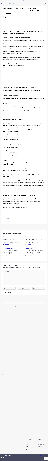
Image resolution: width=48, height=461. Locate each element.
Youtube (27, 444)
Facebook (27, 442)
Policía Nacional (32, 166)
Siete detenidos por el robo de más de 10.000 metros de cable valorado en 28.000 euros (34, 241)
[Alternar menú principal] (45, 3)
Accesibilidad (40, 446)
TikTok (26, 449)
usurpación (5, 92)
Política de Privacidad (42, 442)
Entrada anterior (5, 227)
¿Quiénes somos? (29, 0)
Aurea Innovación (43, 455)
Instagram (27, 448)
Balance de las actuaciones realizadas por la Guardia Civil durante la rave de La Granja (11, 241)
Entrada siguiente (43, 227)
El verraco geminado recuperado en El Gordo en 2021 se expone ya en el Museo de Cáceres (34, 252)
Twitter (27, 446)
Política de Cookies (41, 444)
